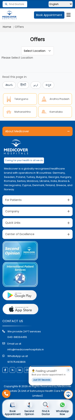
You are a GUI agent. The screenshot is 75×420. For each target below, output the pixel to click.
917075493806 (16, 362)
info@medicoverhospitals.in (25, 349)
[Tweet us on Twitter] (12, 370)
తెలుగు (9, 85)
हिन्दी (23, 85)
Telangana (21, 99)
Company (12, 211)
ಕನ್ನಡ (48, 85)
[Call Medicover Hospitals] (6, 394)
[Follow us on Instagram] (27, 370)
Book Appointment (49, 15)
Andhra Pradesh (59, 99)
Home (7, 27)
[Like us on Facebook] (5, 370)
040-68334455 (17, 337)
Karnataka (56, 111)
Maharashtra (22, 111)
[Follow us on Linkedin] (19, 370)
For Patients (13, 200)
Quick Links (12, 223)
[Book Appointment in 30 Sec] (68, 394)
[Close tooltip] (68, 370)
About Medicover (17, 131)
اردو (36, 85)
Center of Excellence (19, 234)
